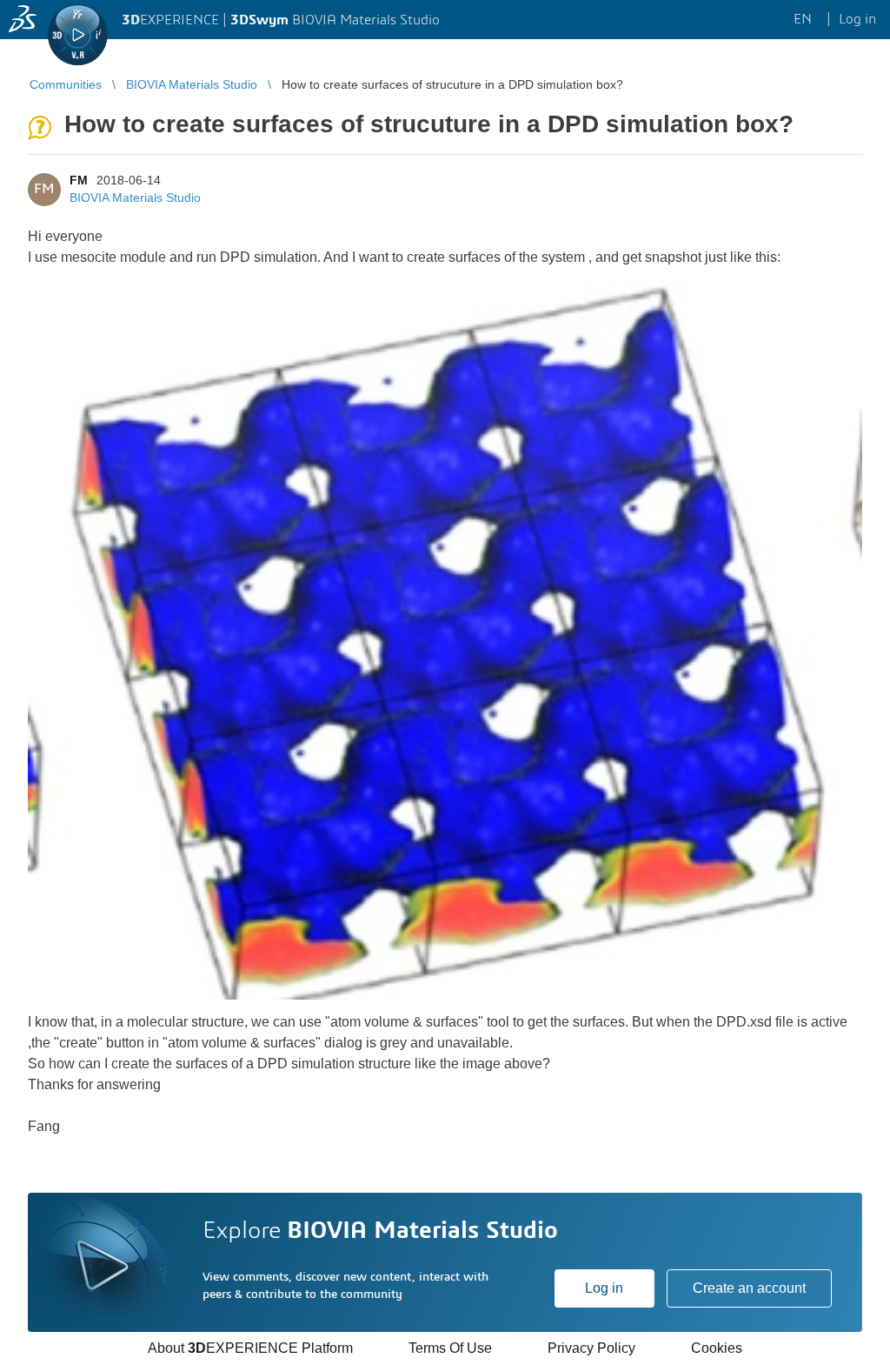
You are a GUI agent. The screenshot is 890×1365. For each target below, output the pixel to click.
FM (79, 180)
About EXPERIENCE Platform (250, 1348)
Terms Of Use (450, 1348)
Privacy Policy (591, 1348)
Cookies (716, 1348)
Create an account (749, 1288)
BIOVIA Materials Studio (135, 197)
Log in (604, 1288)
